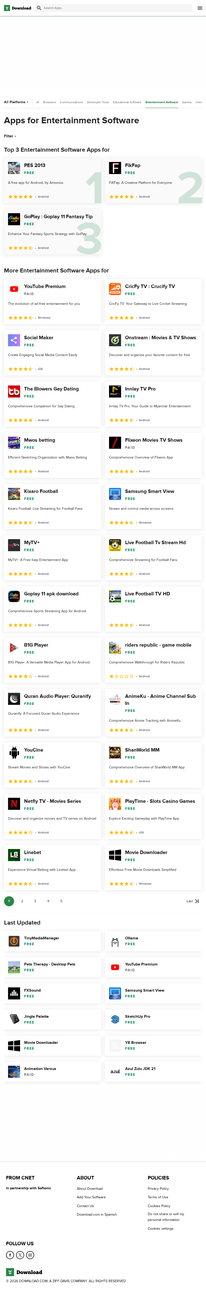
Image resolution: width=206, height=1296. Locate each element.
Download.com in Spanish (97, 1214)
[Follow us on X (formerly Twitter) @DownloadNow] (20, 1255)
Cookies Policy (159, 1206)
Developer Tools (98, 102)
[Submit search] (39, 8)
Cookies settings (161, 1228)
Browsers (49, 102)
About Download (90, 1189)
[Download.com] (17, 8)
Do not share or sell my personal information (166, 1217)
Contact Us (85, 1206)
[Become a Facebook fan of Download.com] (10, 1255)
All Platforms (14, 102)
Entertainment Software (161, 102)
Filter (8, 136)
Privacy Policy (158, 1189)
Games (187, 102)
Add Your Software (91, 1197)
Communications (71, 102)
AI (37, 102)
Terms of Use (158, 1197)
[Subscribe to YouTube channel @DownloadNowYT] (30, 1255)
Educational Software (127, 102)
